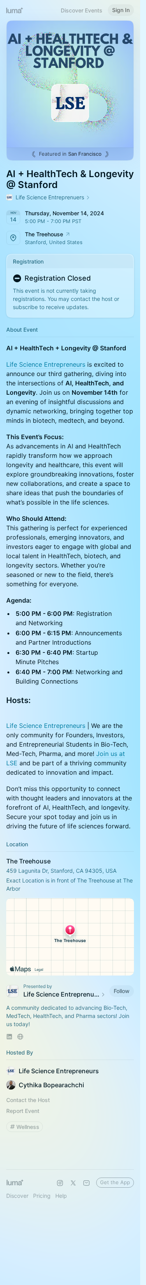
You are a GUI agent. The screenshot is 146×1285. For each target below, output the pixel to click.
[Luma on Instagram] (60, 1183)
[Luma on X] (73, 1183)
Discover (17, 1195)
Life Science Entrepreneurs (45, 364)
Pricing (42, 1195)
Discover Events (81, 10)
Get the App (115, 1182)
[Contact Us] (86, 1183)
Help (61, 1195)
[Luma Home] (14, 10)
